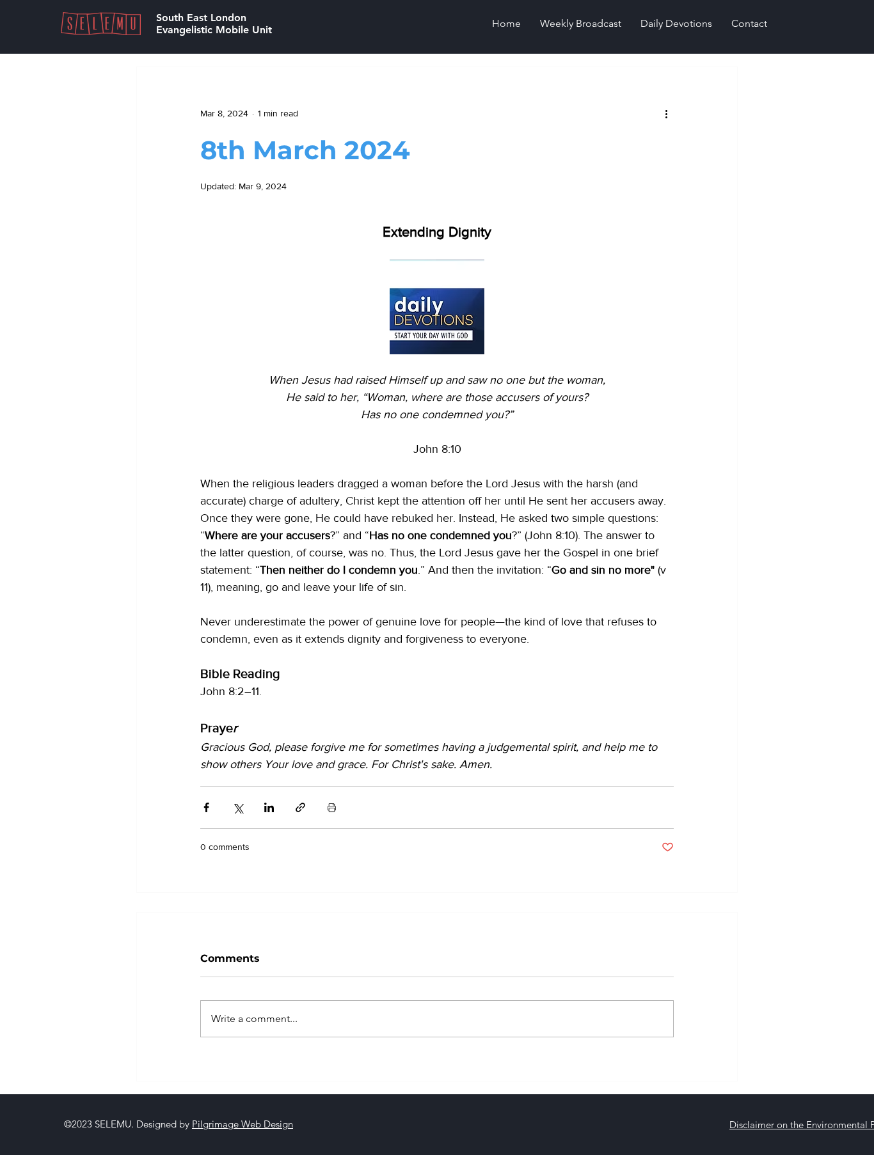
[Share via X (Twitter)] (238, 807)
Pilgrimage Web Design (242, 1124)
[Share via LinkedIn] (269, 807)
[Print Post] (332, 807)
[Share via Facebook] (206, 807)
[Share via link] (300, 807)
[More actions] (666, 113)
